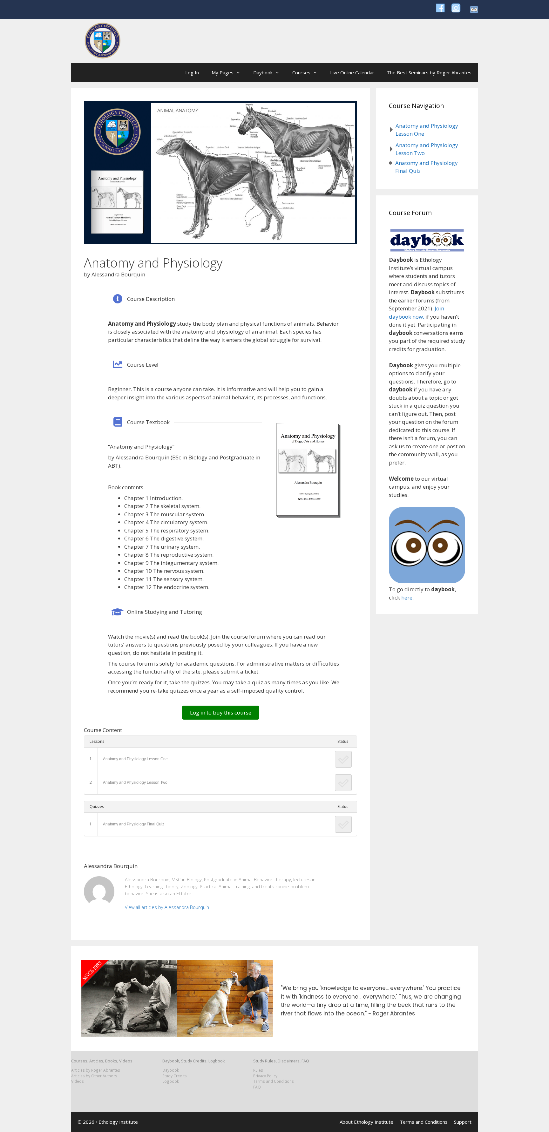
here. (407, 597)
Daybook (263, 72)
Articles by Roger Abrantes (95, 1070)
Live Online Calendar (352, 72)
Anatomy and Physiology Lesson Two (135, 782)
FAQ (257, 1086)
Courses (301, 72)
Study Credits (174, 1075)
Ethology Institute (118, 1122)
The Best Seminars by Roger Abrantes (429, 72)
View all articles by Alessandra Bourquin (167, 907)
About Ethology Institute (366, 1122)
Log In (192, 72)
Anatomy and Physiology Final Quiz (133, 824)
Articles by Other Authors (94, 1075)
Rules (258, 1070)
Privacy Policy (265, 1075)
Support (462, 1122)
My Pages (223, 72)
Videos (77, 1081)
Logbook (170, 1081)
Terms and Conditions (273, 1081)
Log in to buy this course (220, 712)
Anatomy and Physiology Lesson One (135, 759)
